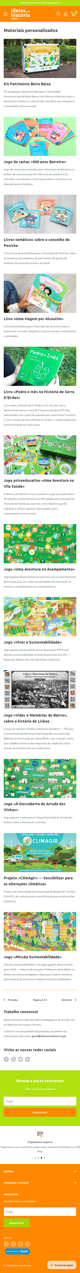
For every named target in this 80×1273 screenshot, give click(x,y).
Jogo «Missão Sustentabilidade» (33, 956)
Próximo (13, 1000)
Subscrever (40, 1112)
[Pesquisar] (58, 14)
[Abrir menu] (5, 14)
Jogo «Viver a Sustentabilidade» (33, 642)
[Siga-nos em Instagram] (13, 1059)
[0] (73, 14)
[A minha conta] (66, 14)
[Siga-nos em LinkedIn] (27, 1059)
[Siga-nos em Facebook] (6, 1059)
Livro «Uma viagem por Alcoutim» (33, 318)
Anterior (67, 1000)
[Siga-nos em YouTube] (20, 1059)
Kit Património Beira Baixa (27, 83)
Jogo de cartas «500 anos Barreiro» (35, 161)
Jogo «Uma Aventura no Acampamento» (39, 569)
